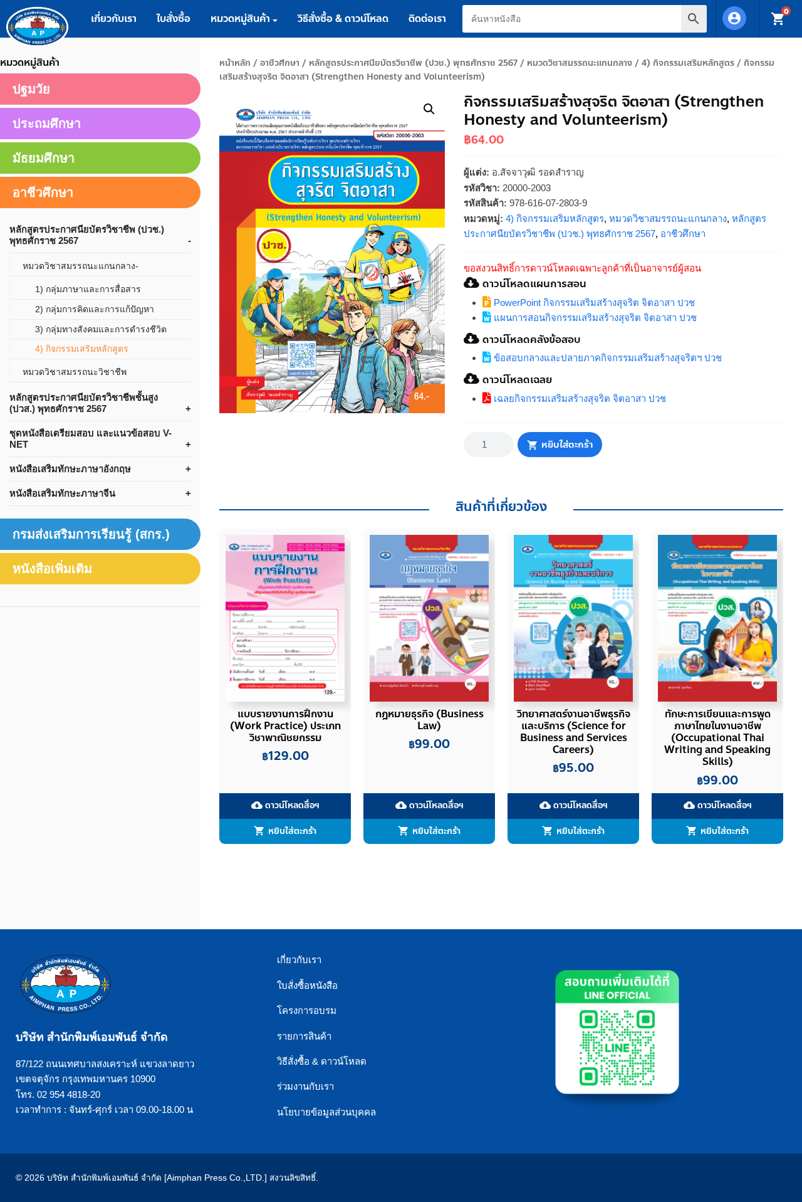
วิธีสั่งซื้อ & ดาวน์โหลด (343, 18)
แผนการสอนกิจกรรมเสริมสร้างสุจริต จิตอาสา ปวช (594, 317)
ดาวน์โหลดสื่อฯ (285, 806)
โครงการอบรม (306, 1010)
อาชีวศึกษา (279, 63)
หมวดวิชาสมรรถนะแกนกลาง (579, 63)
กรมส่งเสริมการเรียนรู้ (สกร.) (91, 534)
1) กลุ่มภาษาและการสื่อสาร (88, 289)
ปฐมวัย (31, 89)
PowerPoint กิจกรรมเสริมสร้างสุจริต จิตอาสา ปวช (593, 302)
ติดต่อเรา (427, 18)
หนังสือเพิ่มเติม (52, 569)
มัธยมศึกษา (44, 158)
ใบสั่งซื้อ (173, 18)
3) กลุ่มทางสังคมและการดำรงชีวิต (101, 329)
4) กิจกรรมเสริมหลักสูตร (688, 63)
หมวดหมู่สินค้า (240, 18)
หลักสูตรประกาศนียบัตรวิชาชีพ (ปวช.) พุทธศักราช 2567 (413, 63)
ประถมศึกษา (47, 123)
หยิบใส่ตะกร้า (567, 444)
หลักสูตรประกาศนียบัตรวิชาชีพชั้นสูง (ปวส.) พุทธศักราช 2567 (83, 403)
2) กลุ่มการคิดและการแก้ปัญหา (94, 309)
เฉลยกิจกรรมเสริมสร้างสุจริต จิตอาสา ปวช (578, 398)
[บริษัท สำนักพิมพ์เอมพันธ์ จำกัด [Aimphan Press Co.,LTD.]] (37, 27)
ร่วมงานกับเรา (305, 1086)
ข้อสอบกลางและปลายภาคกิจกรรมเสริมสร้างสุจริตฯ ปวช (606, 357)
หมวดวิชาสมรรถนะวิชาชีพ (75, 372)
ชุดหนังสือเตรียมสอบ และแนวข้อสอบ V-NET (90, 439)
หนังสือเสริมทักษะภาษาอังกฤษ (70, 468)
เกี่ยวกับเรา (114, 18)
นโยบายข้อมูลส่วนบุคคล (326, 1112)
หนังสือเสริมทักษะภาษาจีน (62, 493)
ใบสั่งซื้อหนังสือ (307, 985)
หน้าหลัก (235, 63)
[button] (429, 109)
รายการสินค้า (304, 1036)
